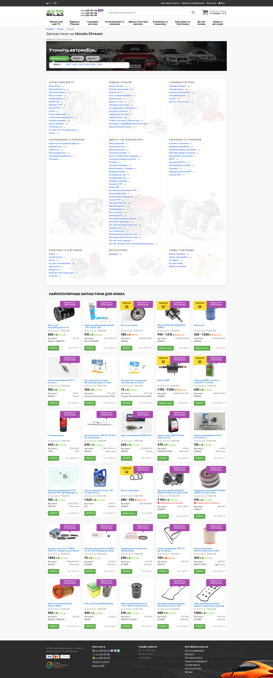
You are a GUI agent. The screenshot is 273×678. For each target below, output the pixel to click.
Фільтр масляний (129, 325)
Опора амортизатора (119, 114)
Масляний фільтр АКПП (180, 165)
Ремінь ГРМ (54, 102)
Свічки (52, 133)
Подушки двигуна (117, 178)
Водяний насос (56, 146)
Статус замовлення (194, 650)
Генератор (54, 269)
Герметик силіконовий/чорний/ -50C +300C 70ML (99, 326)
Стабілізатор (55, 127)
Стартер (53, 276)
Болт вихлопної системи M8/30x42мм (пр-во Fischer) (97, 381)
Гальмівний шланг (177, 95)
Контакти (211, 3)
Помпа (52, 111)
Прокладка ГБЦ (116, 215)
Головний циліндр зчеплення (183, 150)
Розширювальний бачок (60, 156)
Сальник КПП (175, 175)
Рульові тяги (115, 92)
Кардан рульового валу (120, 127)
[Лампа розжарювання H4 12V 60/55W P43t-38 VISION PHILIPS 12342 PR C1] (63, 477)
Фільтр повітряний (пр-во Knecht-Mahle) (60, 605)
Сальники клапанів (118, 153)
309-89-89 (89, 15)
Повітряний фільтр (58, 92)
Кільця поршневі (117, 143)
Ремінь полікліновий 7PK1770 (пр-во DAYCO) (171, 550)
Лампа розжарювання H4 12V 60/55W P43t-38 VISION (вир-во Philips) (63, 491)
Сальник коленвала (118, 165)
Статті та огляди (193, 668)
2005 (93, 64)
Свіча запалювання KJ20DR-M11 (136, 435)
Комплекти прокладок (119, 222)
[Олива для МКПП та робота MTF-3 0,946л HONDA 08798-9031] (210, 367)
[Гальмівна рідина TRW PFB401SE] (63, 422)
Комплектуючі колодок (180, 92)
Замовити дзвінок (100, 662)
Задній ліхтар (55, 257)
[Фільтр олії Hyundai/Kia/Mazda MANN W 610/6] (100, 590)
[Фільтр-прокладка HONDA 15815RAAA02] (136, 477)
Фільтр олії (199, 325)
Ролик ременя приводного (61, 117)
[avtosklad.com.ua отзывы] (57, 665)
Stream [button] (92, 58)
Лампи (52, 254)
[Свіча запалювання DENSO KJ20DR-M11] (136, 422)
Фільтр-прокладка (130, 490)
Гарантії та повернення (196, 661)
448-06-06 (89, 10)
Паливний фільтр (57, 98)
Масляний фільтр (57, 89)
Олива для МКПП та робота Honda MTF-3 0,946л (206, 381)
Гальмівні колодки (177, 86)
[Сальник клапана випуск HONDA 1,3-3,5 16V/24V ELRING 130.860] (100, 535)
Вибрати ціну (165, 348)
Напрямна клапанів (118, 181)
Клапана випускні (117, 150)
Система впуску (117, 231)
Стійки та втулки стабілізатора (124, 120)
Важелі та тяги (116, 102)
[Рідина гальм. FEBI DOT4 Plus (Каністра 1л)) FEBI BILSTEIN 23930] (173, 422)
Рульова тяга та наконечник (62, 130)
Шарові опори (115, 98)
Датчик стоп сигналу (179, 102)
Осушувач (54, 159)
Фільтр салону (56, 95)
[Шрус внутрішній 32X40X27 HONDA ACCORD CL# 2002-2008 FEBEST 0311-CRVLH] (173, 477)
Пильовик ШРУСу (177, 162)
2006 (99, 64)
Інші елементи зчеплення (181, 156)
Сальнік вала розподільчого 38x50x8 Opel (134, 550)
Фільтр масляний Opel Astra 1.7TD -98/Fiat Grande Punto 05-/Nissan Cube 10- (134, 605)
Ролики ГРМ (54, 108)
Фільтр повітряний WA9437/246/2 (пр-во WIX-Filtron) (207, 550)
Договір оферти (192, 665)
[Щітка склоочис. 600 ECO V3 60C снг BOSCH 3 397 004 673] (100, 422)
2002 (74, 64)
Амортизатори (116, 86)
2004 (87, 64)
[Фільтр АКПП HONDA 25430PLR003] (173, 312)
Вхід (222, 3)
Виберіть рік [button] (58, 58)
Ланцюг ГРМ (115, 200)
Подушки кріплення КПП (180, 171)
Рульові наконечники (119, 89)
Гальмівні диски (176, 89)
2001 (68, 64)
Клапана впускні (117, 146)
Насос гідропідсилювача (121, 95)
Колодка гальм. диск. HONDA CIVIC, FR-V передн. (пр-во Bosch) (63, 550)
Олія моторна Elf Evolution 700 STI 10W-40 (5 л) (98, 491)
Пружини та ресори (118, 111)
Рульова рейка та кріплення (122, 108)
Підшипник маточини (119, 105)
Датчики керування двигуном (123, 225)
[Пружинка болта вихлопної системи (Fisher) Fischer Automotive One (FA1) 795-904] (136, 366)
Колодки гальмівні (57, 120)
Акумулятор (55, 86)
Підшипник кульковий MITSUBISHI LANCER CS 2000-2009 (209, 491)
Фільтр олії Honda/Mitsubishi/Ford (58, 326)
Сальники (173, 168)
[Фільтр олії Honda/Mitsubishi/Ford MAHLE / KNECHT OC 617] (63, 312)
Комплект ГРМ (56, 105)
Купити (53, 348)
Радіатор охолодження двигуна (64, 143)
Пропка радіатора (57, 153)
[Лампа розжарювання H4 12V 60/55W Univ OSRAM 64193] (209, 421)
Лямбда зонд (115, 228)
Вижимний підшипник (179, 146)
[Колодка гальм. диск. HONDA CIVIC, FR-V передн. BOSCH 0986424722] (63, 535)
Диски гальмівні (56, 124)
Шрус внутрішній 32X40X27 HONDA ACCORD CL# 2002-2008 (172, 491)
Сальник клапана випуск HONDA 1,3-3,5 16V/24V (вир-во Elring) (99, 550)
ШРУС (172, 159)
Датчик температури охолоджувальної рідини (131, 243)
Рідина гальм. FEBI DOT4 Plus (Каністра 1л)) (170, 436)
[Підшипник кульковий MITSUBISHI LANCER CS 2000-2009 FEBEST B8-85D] (210, 477)
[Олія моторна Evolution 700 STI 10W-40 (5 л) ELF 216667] (100, 477)
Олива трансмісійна (178, 257)
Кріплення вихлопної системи (123, 234)
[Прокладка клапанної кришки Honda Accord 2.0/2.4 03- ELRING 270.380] (173, 590)
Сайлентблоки (116, 117)
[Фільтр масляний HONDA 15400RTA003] (136, 312)
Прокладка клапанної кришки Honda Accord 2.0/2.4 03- (171, 605)
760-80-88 (89, 13)
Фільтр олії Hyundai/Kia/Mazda (98, 604)
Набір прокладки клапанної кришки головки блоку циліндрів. (209, 605)
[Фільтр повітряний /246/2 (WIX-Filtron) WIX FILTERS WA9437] (209, 535)
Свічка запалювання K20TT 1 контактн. (61, 381)
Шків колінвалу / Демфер (121, 168)
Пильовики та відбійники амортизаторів (128, 124)
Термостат (54, 150)
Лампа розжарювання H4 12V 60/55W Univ (208, 436)
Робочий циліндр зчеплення (182, 153)
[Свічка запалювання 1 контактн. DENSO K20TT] (63, 367)
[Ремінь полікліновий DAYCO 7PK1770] (173, 535)
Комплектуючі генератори (61, 273)
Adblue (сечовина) (177, 266)
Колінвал (113, 162)
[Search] (193, 13)
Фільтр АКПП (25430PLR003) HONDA (171, 326)
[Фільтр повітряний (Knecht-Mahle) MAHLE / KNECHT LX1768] (63, 590)
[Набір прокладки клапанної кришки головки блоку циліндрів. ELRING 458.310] (209, 590)
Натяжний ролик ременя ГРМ (122, 190)
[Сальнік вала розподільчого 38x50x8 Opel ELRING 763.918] (136, 535)
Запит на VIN (98, 666)
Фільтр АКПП (163, 380)
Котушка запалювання (60, 263)
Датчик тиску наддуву (120, 240)
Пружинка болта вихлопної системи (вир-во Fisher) (134, 381)
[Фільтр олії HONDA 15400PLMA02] (209, 312)
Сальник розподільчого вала (122, 159)
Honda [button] (77, 58)
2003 (81, 64)
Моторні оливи (176, 263)
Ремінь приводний (57, 114)
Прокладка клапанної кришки (123, 218)
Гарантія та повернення (193, 3)
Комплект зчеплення (179, 143)
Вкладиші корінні (117, 171)
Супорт (172, 98)
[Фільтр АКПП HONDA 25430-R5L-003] (173, 367)
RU (55, 3)
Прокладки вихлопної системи (123, 237)
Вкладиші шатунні (118, 175)
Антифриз (174, 260)
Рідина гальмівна (177, 254)
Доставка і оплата (170, 3)
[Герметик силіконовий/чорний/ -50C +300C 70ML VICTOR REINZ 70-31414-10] (100, 312)
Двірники (113, 254)
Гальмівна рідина (56, 435)
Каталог (189, 672)
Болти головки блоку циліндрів (124, 156)
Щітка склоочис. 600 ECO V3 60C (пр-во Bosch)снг (100, 436)
